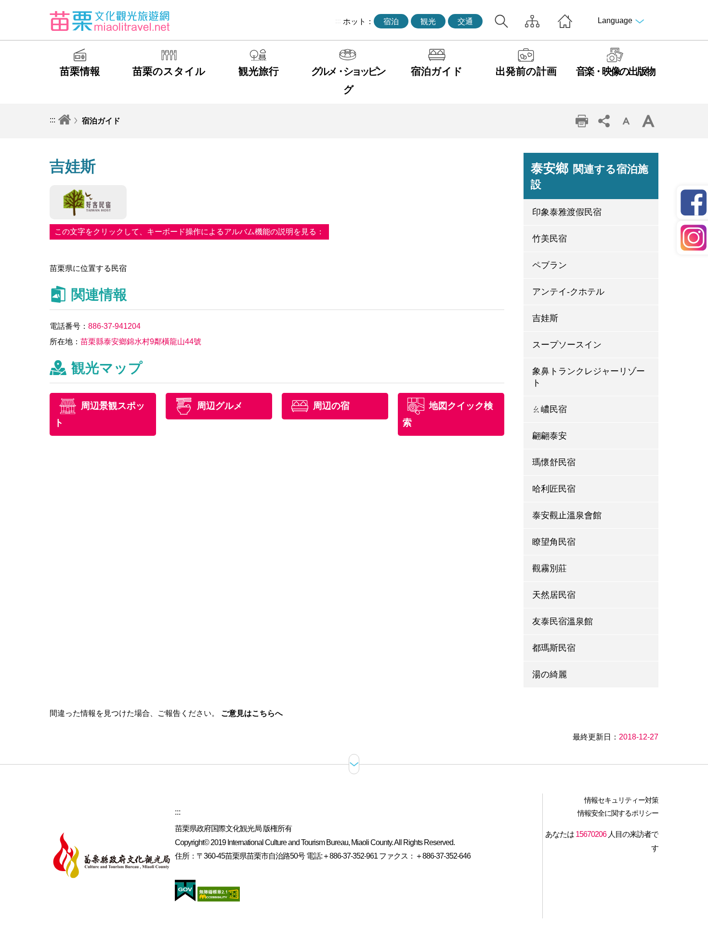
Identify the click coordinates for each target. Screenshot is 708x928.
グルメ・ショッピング (347, 80)
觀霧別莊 (549, 568)
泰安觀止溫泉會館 (567, 515)
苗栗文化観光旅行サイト (110, 20)
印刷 (582, 121)
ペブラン (549, 265)
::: (338, 21)
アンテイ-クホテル (568, 291)
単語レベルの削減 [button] (626, 121)
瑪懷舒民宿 (554, 462)
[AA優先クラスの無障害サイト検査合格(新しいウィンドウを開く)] (218, 899)
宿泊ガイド (437, 71)
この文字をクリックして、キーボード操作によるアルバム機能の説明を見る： (189, 232)
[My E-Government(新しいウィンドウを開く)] (185, 899)
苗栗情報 (80, 71)
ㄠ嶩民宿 (549, 409)
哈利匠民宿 (554, 489)
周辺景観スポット (99, 414)
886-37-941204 (114, 326)
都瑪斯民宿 (554, 648)
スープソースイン (567, 345)
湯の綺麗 (549, 674)
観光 (428, 21)
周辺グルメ (220, 406)
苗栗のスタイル (169, 71)
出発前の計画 (526, 71)
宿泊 (391, 21)
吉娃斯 (545, 318)
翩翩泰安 (549, 436)
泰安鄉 (589, 175)
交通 (465, 21)
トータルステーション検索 (501, 21)
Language (615, 20)
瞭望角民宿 (554, 542)
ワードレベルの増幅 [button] (648, 121)
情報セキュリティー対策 (621, 800)
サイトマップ (532, 21)
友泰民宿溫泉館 (562, 621)
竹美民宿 (549, 238)
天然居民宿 (554, 595)
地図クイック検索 (448, 414)
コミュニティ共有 (604, 121)
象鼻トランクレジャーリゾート (588, 377)
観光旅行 (258, 71)
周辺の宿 (331, 406)
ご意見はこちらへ (252, 713)
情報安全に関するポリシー (617, 813)
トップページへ (565, 21)
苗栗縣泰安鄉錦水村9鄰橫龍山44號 (140, 341)
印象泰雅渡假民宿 (567, 212)
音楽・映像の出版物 (615, 71)
